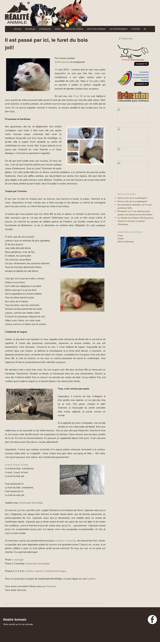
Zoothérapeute (62, 61)
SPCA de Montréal (126, 241)
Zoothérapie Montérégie (31, 502)
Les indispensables (118, 29)
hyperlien (91, 578)
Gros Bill (78, 96)
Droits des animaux (96, 29)
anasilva (39, 570)
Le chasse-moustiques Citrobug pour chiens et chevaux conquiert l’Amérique (135, 221)
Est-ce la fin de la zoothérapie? (133, 197)
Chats (120, 235)
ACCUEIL (17, 29)
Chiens (121, 238)
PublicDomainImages (55, 570)
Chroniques (45, 29)
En (145, 29)
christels (29, 570)
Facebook (51, 586)
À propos (135, 29)
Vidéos (58, 29)
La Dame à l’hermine (65, 540)
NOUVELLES (30, 29)
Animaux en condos (74, 29)
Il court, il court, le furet (16, 464)
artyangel (18, 559)
